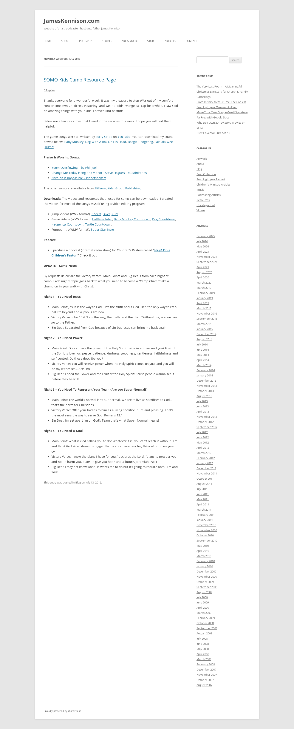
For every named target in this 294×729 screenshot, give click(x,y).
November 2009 (207, 577)
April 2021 (203, 267)
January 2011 (205, 520)
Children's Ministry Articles (213, 184)
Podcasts (86, 41)
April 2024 (203, 251)
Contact (192, 41)
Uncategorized (206, 205)
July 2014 (202, 344)
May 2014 (203, 355)
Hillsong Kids (104, 188)
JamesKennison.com (72, 21)
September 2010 (207, 540)
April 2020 (203, 277)
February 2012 (206, 458)
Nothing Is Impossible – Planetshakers (78, 178)
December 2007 (206, 669)
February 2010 (206, 561)
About (65, 41)
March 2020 (204, 282)
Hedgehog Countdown (67, 224)
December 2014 (206, 334)
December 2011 (206, 468)
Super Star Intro (102, 229)
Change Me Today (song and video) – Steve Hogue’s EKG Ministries (99, 173)
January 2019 (205, 298)
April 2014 (203, 360)
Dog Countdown (163, 219)
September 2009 (207, 587)
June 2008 (203, 644)
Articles (170, 41)
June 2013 (203, 406)
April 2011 (203, 504)
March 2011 (204, 509)
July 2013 (202, 401)
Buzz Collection (206, 174)
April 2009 (203, 607)
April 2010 (203, 551)
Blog (78, 482)
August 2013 (204, 396)
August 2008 (204, 633)
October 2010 (205, 535)
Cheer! (96, 214)
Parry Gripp (104, 137)
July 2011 (202, 489)
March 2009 (204, 613)
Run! (114, 214)
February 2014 (206, 370)
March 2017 (204, 308)
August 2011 (204, 484)
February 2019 (206, 293)
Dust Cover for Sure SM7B (213, 133)
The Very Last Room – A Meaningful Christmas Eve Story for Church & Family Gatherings (222, 91)
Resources (203, 200)
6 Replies (49, 90)
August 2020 (204, 272)
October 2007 (205, 680)
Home (47, 41)
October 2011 (205, 478)
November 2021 (207, 257)
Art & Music (130, 41)
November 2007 (207, 675)
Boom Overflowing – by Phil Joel (74, 168)
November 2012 (207, 417)
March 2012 (204, 453)
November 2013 (207, 386)
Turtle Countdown (98, 224)
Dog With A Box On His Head (105, 142)
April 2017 (203, 303)
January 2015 (205, 329)
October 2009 (205, 582)
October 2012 (205, 422)
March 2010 (204, 556)
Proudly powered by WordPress (62, 711)
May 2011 (203, 499)
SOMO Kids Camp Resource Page (80, 79)
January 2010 (205, 566)
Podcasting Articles (209, 195)
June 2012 (203, 437)
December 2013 (206, 380)
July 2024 (202, 241)
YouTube (123, 137)
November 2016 (207, 313)
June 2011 (203, 494)
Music (200, 190)
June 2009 (203, 602)
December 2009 (206, 571)
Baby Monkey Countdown (132, 219)
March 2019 (204, 288)
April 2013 (203, 411)
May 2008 (203, 649)
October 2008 (205, 623)
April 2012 (203, 448)
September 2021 (207, 262)
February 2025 (206, 236)
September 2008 (207, 628)
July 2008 (202, 638)
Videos (201, 210)
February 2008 (206, 664)
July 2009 (202, 597)
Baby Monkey (74, 142)
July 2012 (202, 432)
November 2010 (207, 530)
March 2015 (204, 324)
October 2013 (205, 391)
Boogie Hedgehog (140, 142)
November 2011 (207, 473)
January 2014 (205, 375)
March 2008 (204, 659)
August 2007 (204, 685)
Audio (200, 164)
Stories (107, 41)
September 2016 (207, 319)
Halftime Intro (102, 219)
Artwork (202, 159)
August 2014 (204, 339)
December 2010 (206, 525)
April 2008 (203, 654)
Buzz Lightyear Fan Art (211, 179)
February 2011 (206, 515)
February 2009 (206, 618)
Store (151, 41)
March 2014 (204, 365)
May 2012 (203, 442)
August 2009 (204, 592)
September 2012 (207, 427)
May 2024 (203, 246)
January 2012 (205, 463)
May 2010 (203, 546)
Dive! (106, 214)
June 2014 (203, 349)
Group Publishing (128, 188)
